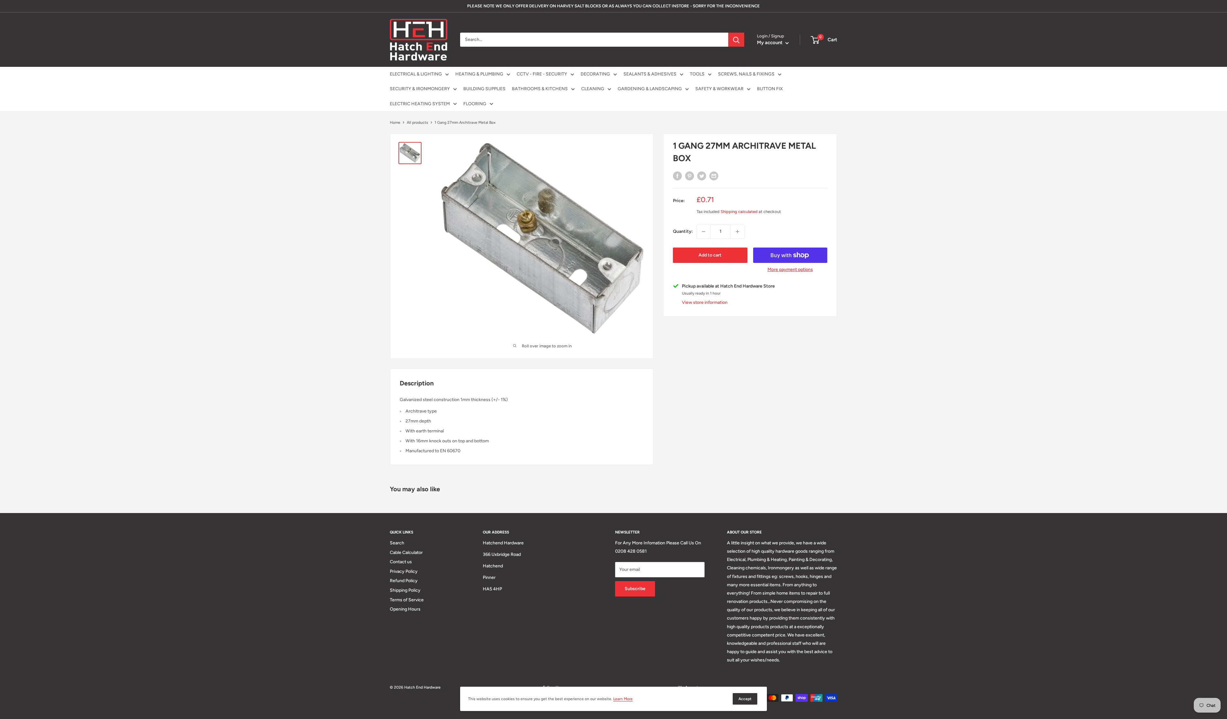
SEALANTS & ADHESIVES (649, 74)
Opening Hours (405, 609)
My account (770, 42)
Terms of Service (407, 600)
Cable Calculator (406, 552)
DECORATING (595, 74)
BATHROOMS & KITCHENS (540, 88)
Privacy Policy (404, 571)
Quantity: (683, 231)
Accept (745, 699)
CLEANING (592, 88)
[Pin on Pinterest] (689, 175)
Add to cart (710, 255)
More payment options (790, 269)
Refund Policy (404, 580)
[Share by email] (713, 175)
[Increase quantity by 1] (737, 231)
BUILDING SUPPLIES (484, 88)
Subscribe (635, 588)
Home (395, 122)
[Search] (736, 40)
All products (417, 122)
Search (397, 543)
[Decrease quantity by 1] (703, 231)
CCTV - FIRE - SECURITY (542, 74)
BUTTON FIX (770, 88)
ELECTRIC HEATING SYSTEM (420, 104)
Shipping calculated (739, 211)
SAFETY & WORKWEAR (719, 88)
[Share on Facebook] (677, 175)
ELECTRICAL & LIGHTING (416, 74)
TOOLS (697, 74)
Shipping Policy (405, 590)
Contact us (401, 562)
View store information (705, 302)
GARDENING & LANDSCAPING (650, 88)
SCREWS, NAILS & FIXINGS (746, 74)
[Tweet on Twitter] (701, 175)
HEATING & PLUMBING (479, 74)
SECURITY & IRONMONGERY (420, 88)
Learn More (623, 699)
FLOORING (474, 104)
